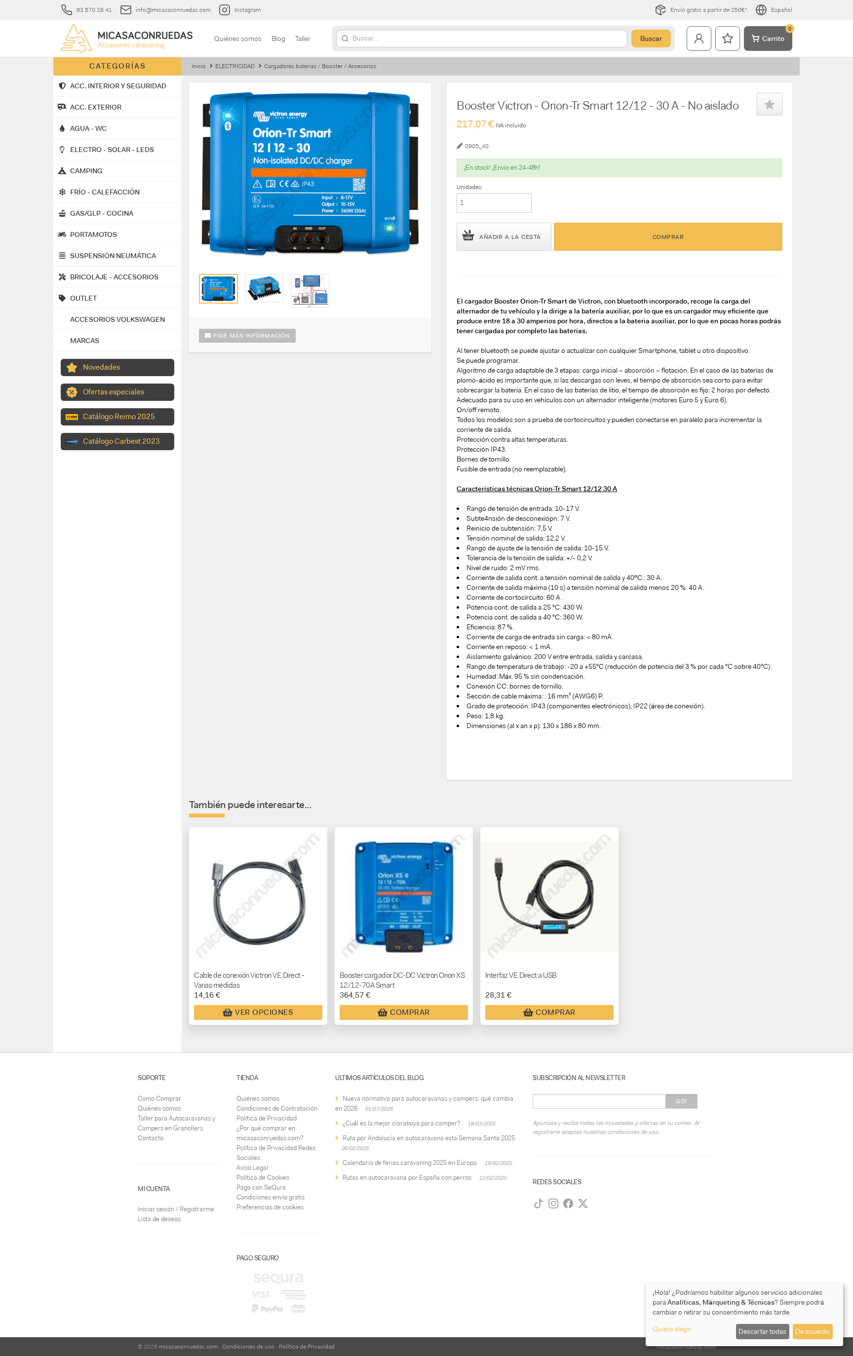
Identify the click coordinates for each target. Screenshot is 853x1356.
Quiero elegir (672, 1328)
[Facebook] (568, 1203)
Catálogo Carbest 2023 (121, 441)
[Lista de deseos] (727, 38)
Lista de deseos (159, 1219)
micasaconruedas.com (188, 1347)
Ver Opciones (264, 1012)
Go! (681, 1101)
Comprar (668, 237)
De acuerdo (812, 1331)
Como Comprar (159, 1098)
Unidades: (470, 187)
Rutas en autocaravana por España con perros (407, 1177)
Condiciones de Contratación (276, 1108)
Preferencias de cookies (270, 1207)
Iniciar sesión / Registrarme (176, 1209)
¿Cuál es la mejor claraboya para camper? (401, 1123)
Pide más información (250, 336)
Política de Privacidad (266, 1118)
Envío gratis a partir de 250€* (708, 10)
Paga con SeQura (261, 1187)
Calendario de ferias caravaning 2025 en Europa (410, 1163)
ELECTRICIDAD (235, 66)
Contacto (150, 1138)
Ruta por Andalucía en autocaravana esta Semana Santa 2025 (429, 1138)
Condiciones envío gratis (270, 1197)
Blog (278, 38)
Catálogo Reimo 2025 (119, 417)
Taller (302, 38)
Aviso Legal (252, 1167)
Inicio (199, 66)
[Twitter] (583, 1203)
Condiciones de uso (248, 1347)
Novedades (101, 367)
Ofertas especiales (113, 392)
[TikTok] (538, 1203)
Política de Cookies (262, 1177)
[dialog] (744, 1314)
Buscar (651, 38)
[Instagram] (553, 1203)
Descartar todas (762, 1331)
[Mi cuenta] (699, 38)
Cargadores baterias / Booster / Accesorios (320, 66)
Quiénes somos (238, 38)
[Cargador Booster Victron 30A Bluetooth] (218, 289)
